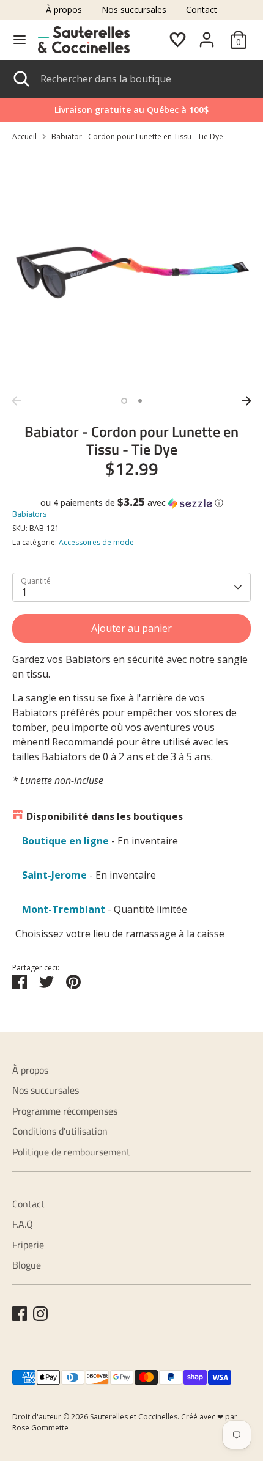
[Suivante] (246, 400)
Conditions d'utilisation (60, 1131)
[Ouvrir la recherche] (20, 79)
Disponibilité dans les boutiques (104, 816)
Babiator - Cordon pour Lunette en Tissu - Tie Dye (137, 136)
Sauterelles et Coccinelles (133, 1417)
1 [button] (124, 401)
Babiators (29, 514)
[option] (131, 271)
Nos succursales (134, 9)
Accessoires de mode (96, 542)
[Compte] (206, 35)
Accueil (24, 136)
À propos (64, 9)
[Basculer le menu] (19, 39)
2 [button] (140, 401)
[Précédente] (16, 400)
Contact (201, 9)
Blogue (26, 1265)
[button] (131, 503)
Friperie (28, 1244)
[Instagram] (40, 1313)
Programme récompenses (64, 1111)
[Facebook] (19, 1313)
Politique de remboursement (71, 1151)
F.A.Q (22, 1224)
